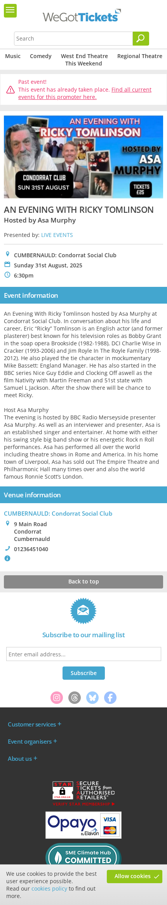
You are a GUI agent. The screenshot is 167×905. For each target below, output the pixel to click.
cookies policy (49, 888)
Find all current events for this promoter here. (84, 93)
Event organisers (29, 741)
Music (13, 56)
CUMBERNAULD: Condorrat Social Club (58, 513)
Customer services (32, 724)
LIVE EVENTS (57, 235)
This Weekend (83, 63)
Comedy (41, 56)
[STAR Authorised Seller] (83, 805)
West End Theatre (84, 56)
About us (19, 758)
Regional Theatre (139, 56)
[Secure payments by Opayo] (83, 836)
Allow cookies (133, 876)
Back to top (83, 581)
